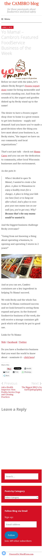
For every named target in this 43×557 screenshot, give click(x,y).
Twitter (23, 342)
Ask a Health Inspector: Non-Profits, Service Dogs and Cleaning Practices (10, 389)
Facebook (12, 342)
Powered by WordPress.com (21, 554)
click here (29, 357)
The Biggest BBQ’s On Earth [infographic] (32, 386)
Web (3, 342)
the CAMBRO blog (21, 3)
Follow (11, 535)
